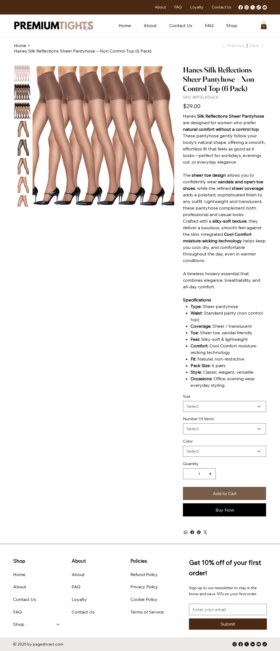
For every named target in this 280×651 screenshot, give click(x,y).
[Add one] (210, 473)
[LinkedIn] (252, 644)
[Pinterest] (199, 532)
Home (19, 574)
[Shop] (58, 624)
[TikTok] (258, 7)
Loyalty (79, 599)
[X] (252, 7)
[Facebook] (240, 7)
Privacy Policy (144, 586)
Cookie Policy (144, 599)
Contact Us (24, 599)
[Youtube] (264, 7)
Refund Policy (144, 574)
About (19, 586)
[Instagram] (246, 7)
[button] (231, 25)
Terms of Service (147, 612)
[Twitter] (205, 532)
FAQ (17, 612)
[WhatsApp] (185, 532)
